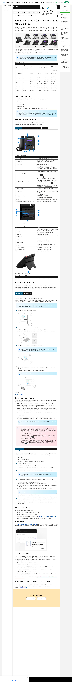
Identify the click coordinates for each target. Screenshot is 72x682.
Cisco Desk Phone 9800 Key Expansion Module (47, 516)
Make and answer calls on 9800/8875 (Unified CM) (65, 50)
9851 (32, 128)
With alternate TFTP (46, 448)
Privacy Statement (4, 680)
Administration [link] (30, 2)
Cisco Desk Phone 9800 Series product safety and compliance (65, 66)
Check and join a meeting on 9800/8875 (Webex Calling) (65, 61)
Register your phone (19, 394)
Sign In (67, 2)
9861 (38, 128)
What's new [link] (37, 2)
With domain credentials (37, 448)
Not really (41, 598)
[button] (56, 2)
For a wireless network (28, 293)
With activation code (28, 448)
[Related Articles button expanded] (68, 14)
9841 (25, 128)
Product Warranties (23, 587)
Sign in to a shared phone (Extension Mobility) (64, 22)
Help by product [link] (24, 2)
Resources (42, 2)
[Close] (27, 677)
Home (14, 6)
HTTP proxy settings (28, 443)
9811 (18, 128)
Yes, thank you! (31, 598)
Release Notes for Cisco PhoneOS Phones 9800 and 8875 (65, 45)
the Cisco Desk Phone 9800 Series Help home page (27, 524)
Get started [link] (18, 2)
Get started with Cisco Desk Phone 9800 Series (36, 22)
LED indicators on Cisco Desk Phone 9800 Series (65, 33)
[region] (14, 679)
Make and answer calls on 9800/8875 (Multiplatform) (65, 55)
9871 (45, 128)
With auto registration (20, 448)
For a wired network (19, 293)
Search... (48, 2)
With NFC (53, 448)
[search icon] (46, 2)
